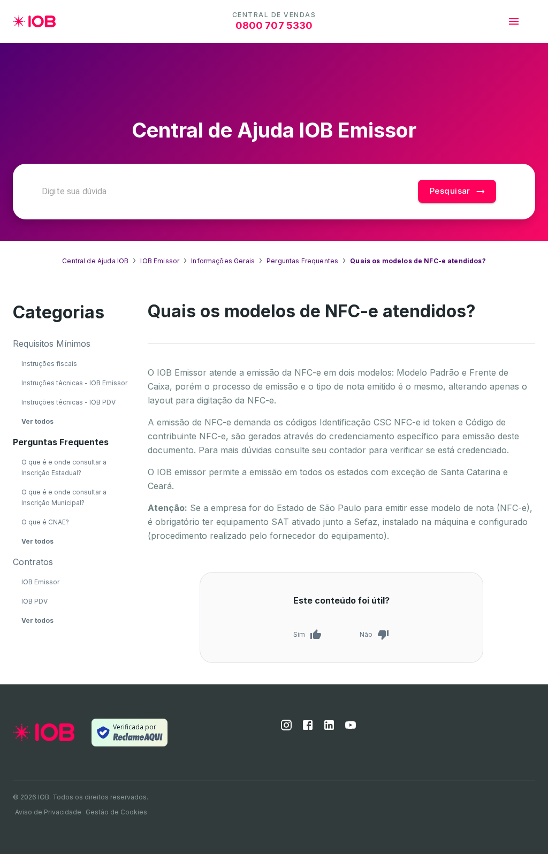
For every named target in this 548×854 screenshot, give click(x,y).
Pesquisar (450, 191)
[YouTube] (350, 728)
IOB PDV (34, 601)
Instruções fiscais (49, 364)
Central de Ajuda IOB (95, 261)
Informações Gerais (223, 261)
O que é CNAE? (45, 522)
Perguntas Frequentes (302, 261)
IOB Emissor (159, 261)
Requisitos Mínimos (51, 343)
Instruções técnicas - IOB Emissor (74, 383)
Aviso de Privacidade (48, 812)
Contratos (33, 561)
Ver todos (37, 421)
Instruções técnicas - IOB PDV (68, 402)
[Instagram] (286, 728)
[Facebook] (307, 728)
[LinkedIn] (329, 728)
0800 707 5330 (274, 25)
